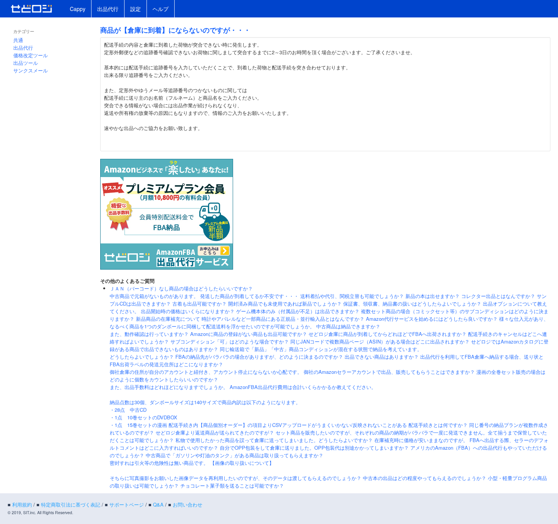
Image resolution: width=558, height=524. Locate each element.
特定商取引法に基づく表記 (70, 504)
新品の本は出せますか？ (432, 296)
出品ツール (25, 62)
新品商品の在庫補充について (168, 318)
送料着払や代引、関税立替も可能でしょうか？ (352, 296)
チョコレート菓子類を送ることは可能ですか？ (232, 485)
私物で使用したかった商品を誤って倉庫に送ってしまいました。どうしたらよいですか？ (274, 440)
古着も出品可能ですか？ (199, 303)
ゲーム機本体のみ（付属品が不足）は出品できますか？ (297, 311)
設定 (135, 9)
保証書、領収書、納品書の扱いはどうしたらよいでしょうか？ (412, 303)
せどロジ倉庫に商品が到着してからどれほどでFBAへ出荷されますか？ (388, 333)
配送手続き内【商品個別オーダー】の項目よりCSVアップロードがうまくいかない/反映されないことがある (288, 424)
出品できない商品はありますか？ (382, 356)
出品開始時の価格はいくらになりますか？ (188, 311)
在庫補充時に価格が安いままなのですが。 (421, 440)
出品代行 (107, 9)
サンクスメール (30, 70)
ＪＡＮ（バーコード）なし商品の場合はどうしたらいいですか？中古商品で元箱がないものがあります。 (181, 292)
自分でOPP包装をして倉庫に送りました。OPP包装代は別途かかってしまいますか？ (314, 447)
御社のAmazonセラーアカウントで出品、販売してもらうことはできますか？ (389, 371)
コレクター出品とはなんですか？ (498, 296)
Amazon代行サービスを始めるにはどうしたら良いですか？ (432, 318)
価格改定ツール (30, 55)
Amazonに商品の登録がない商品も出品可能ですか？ (248, 333)
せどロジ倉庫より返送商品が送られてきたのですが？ (215, 432)
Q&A (158, 504)
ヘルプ (161, 9)
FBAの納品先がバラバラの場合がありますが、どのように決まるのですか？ (259, 356)
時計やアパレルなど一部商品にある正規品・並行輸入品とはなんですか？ (283, 318)
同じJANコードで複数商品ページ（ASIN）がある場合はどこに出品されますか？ (380, 341)
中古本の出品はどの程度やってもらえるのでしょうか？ (424, 478)
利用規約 (22, 504)
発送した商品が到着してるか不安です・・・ (249, 296)
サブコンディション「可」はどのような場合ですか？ (229, 341)
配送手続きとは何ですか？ (438, 424)
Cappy (77, 9)
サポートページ (126, 504)
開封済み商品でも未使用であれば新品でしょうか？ (285, 303)
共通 (18, 40)
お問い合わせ (187, 504)
